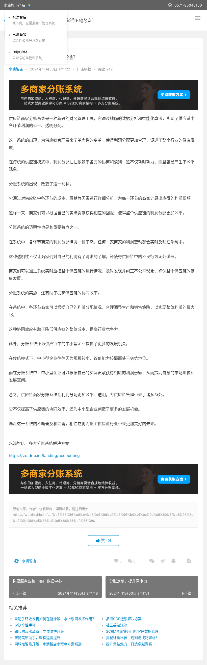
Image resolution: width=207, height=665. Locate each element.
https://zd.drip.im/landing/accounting (44, 455)
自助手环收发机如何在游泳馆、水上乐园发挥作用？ (55, 619)
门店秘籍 (84, 69)
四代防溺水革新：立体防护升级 (39, 631)
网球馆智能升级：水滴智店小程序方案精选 (48, 644)
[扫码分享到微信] (152, 561)
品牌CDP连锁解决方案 (124, 619)
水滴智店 (16, 69)
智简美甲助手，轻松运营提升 (37, 637)
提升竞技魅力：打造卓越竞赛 (129, 644)
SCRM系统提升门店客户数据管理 (132, 631)
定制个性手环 (25, 625)
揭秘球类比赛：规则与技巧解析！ (132, 637)
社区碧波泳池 (116, 625)
